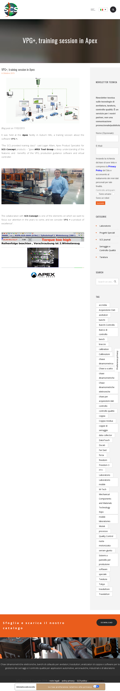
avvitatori (103, 315)
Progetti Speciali (107, 232)
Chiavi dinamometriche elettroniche (106, 387)
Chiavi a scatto (106, 368)
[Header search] (113, 9)
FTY (101, 470)
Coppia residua (106, 420)
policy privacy (68, 680)
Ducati (102, 445)
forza (101, 455)
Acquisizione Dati (107, 310)
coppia (102, 415)
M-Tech (102, 489)
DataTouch (104, 440)
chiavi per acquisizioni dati (106, 398)
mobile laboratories (104, 519)
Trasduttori (104, 594)
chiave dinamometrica (106, 361)
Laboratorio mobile (104, 482)
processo (103, 531)
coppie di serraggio (103, 428)
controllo (103, 406)
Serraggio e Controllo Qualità (108, 248)
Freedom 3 (104, 465)
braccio (102, 344)
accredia (103, 305)
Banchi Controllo (107, 324)
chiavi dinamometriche (106, 375)
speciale (103, 574)
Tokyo (102, 584)
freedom (103, 460)
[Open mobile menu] (94, 9)
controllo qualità (106, 411)
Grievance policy (96, 680)
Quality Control (106, 536)
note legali (54, 680)
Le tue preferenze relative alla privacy (70, 687)
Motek (102, 526)
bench (102, 339)
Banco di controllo (103, 332)
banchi (102, 320)
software (103, 569)
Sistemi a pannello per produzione (105, 560)
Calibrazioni (104, 354)
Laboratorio (105, 225)
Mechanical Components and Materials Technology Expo (105, 503)
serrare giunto (105, 550)
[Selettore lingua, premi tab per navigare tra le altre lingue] (103, 10)
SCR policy (82, 680)
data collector (105, 435)
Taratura (104, 257)
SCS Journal (105, 239)
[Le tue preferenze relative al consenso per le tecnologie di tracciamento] (117, 360)
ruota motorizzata (104, 543)
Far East (103, 450)
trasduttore (104, 589)
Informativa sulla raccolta (25, 687)
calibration (104, 349)
